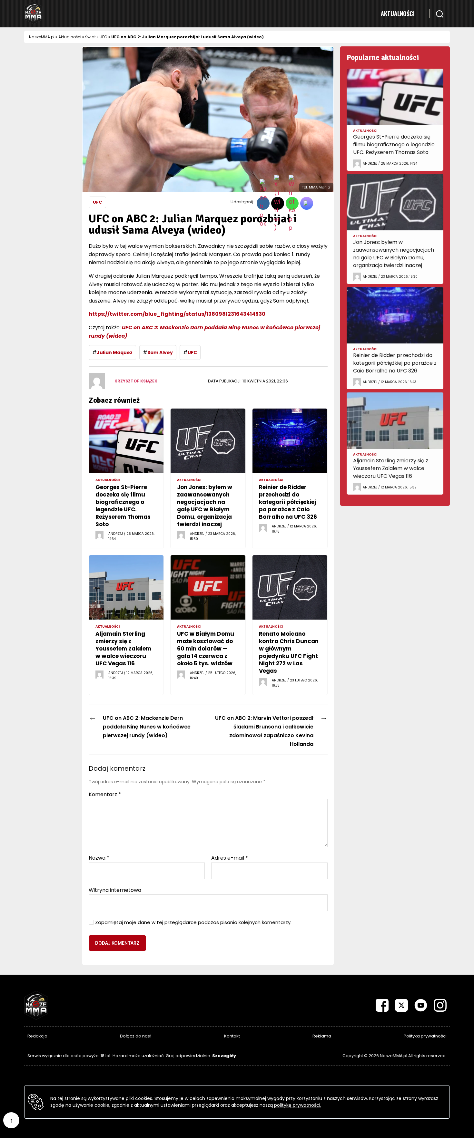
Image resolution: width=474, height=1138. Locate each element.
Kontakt (232, 1036)
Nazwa (99, 858)
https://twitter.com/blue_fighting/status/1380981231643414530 (177, 314)
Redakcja (37, 1036)
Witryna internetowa (115, 889)
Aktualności (398, 13)
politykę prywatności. (297, 1105)
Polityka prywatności (425, 1036)
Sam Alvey (160, 352)
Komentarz (105, 794)
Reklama (321, 1036)
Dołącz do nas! (135, 1036)
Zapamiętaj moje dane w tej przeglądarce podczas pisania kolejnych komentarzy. (193, 923)
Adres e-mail (229, 858)
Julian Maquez (115, 352)
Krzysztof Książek (135, 381)
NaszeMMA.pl (41, 37)
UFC (103, 37)
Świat (90, 37)
